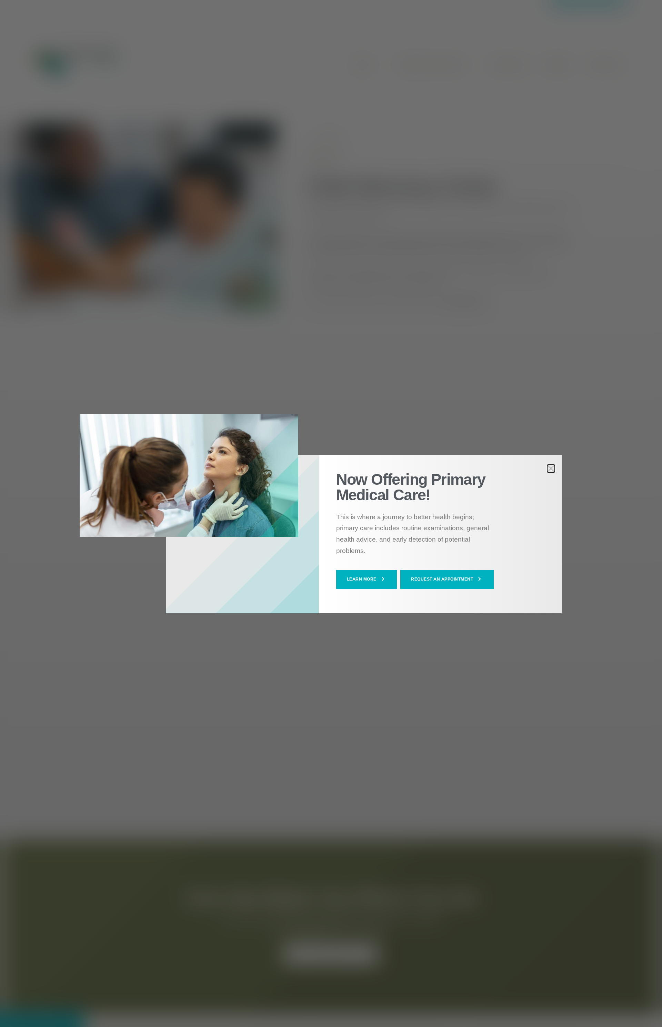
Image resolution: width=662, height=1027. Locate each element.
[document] (331, 513)
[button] (366, 579)
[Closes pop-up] (551, 468)
